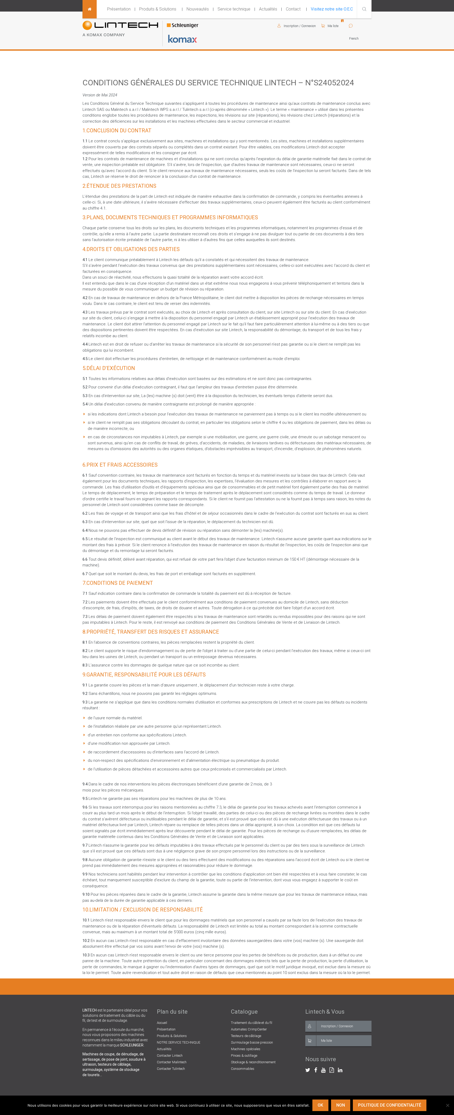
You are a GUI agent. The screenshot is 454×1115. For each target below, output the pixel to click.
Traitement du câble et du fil (251, 1023)
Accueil (162, 1023)
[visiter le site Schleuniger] (182, 26)
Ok (320, 1105)
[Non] (447, 1105)
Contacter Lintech (170, 1055)
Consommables (242, 1069)
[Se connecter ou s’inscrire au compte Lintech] (280, 26)
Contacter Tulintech (171, 1069)
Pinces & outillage (244, 1055)
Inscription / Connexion (337, 1026)
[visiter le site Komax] (182, 38)
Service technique (234, 9)
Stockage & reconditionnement (253, 1062)
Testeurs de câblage (246, 1036)
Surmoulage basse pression (252, 1042)
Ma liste (332, 26)
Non (340, 1105)
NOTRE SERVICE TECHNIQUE (178, 1042)
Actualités (268, 9)
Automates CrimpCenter (249, 1029)
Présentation (119, 9)
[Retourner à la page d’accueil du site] (89, 9)
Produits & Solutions (157, 9)
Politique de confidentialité (389, 1105)
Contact (293, 9)
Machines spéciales (245, 1049)
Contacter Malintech (172, 1062)
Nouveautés (198, 9)
